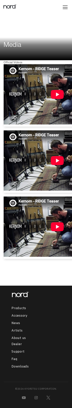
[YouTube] (23, 397)
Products (19, 308)
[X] (48, 397)
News (16, 323)
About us (19, 338)
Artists (17, 330)
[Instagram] (36, 397)
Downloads (20, 366)
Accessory (19, 315)
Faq (14, 359)
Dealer (17, 344)
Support (18, 351)
